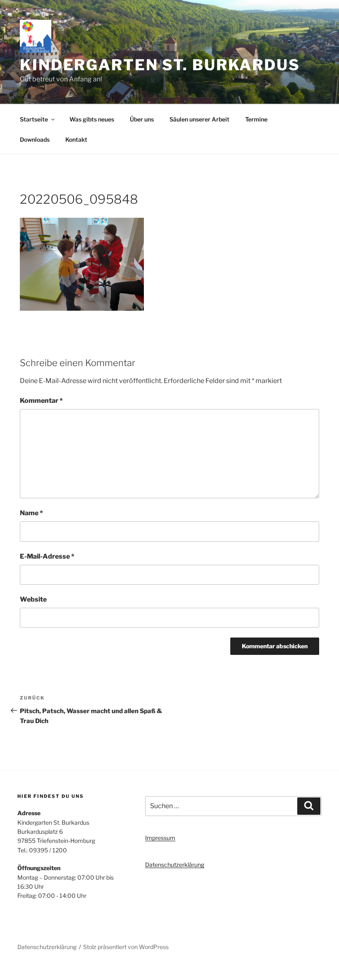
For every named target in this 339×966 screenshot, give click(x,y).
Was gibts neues (91, 119)
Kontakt (76, 139)
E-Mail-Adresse (47, 556)
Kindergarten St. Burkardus (160, 65)
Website (33, 599)
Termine (256, 119)
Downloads (35, 139)
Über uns (142, 119)
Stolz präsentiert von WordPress (126, 946)
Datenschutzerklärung (174, 864)
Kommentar (41, 400)
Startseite (34, 119)
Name (31, 513)
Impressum (160, 837)
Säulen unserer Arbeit (199, 119)
